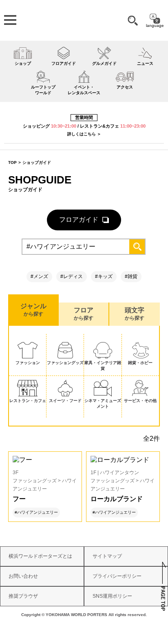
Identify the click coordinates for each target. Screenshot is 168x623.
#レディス (71, 276)
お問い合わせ (23, 576)
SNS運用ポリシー (112, 596)
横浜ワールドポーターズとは (40, 556)
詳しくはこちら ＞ (84, 134)
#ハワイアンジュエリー (36, 512)
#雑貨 (131, 276)
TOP (12, 162)
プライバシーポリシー (117, 576)
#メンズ (39, 276)
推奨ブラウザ (23, 596)
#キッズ (104, 276)
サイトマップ (107, 556)
